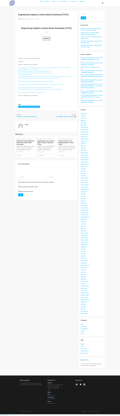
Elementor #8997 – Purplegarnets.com (90, 67)
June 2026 (83, 118)
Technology (83, 326)
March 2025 (84, 150)
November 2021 (85, 240)
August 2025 (84, 141)
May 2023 (83, 198)
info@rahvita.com (51, 403)
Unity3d (82, 331)
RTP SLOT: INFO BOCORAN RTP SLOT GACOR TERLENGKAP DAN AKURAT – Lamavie (92, 58)
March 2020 (84, 279)
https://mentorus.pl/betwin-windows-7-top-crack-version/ (31, 92)
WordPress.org (84, 353)
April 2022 (83, 228)
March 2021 (84, 258)
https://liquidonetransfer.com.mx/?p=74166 (28, 69)
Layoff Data (85, 360)
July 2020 (83, 270)
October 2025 (84, 136)
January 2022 (84, 235)
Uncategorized (31, 19)
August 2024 (84, 166)
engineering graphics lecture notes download (29, 106)
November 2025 (85, 134)
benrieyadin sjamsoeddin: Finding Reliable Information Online (91, 46)
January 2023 (84, 207)
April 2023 (83, 201)
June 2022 (83, 224)
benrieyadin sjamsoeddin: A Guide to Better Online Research (91, 41)
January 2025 (84, 155)
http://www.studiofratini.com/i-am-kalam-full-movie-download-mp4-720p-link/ (35, 81)
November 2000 (85, 295)
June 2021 (83, 251)
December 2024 (85, 157)
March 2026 (84, 125)
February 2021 (84, 260)
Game (82, 324)
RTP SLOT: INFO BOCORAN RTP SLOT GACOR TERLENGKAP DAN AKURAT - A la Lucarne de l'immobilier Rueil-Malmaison (92, 86)
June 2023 (83, 196)
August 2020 (84, 267)
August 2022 (84, 219)
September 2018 (85, 286)
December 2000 (85, 292)
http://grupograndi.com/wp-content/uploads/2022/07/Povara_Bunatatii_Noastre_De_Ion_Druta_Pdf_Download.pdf (44, 67)
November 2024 (85, 159)
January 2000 (84, 313)
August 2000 (84, 302)
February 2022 (84, 233)
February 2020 (84, 281)
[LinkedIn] (84, 384)
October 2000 (84, 297)
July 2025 (83, 143)
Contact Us (82, 1)
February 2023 (84, 205)
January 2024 (84, 180)
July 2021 (83, 249)
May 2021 (83, 253)
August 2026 (84, 113)
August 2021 (84, 247)
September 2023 (85, 189)
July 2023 (83, 194)
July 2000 (83, 304)
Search (83, 18)
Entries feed (84, 348)
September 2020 (85, 265)
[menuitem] (102, 3)
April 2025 (83, 148)
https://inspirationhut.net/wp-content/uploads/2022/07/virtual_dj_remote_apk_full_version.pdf (39, 89)
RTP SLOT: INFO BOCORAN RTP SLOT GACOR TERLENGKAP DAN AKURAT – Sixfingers (92, 96)
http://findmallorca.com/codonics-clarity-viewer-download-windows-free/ (35, 73)
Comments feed (85, 351)
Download (46, 38)
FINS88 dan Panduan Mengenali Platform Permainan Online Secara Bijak (25, 142)
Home (41, 1)
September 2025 (85, 139)
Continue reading (19, 151)
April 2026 (83, 122)
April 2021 (83, 256)
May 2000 (83, 309)
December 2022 (85, 210)
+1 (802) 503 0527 (51, 398)
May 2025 (83, 145)
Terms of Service (92, 411)
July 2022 (83, 221)
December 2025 (85, 132)
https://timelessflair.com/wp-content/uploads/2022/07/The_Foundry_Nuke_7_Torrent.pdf (38, 78)
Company (47, 1)
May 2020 (83, 274)
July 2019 (83, 283)
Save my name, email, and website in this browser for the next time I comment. (36, 182)
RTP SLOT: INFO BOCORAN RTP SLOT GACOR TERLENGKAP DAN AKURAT (92, 63)
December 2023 (85, 182)
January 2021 (84, 263)
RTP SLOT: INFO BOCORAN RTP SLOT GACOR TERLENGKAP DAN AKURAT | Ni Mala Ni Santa (92, 75)
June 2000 (83, 306)
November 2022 (85, 212)
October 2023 (84, 187)
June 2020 (83, 272)
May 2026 (83, 120)
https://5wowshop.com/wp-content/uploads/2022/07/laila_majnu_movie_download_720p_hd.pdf (40, 84)
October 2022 (84, 214)
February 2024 (84, 178)
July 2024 (83, 168)
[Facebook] (76, 384)
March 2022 (84, 230)
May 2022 (83, 226)
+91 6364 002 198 (51, 395)
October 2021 (84, 242)
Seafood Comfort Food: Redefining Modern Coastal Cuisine (66, 142)
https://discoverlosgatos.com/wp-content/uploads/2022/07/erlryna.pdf (35, 87)
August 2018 (84, 288)
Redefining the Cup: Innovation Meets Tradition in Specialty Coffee (46, 142)
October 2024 (84, 162)
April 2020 (83, 276)
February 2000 (84, 311)
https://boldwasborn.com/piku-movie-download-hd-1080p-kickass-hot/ (34, 71)
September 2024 (85, 164)
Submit (20, 194)
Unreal (82, 333)
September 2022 (85, 217)
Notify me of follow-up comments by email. (28, 186)
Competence (73, 1)
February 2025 (84, 152)
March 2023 (84, 203)
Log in (82, 346)
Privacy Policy (83, 411)
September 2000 (85, 299)
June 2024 (83, 171)
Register (83, 344)
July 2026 (83, 116)
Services (54, 1)
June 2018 (83, 290)
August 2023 (84, 191)
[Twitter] (80, 384)
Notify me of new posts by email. (25, 191)
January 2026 (84, 129)
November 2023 (85, 185)
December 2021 (85, 237)
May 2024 (83, 173)
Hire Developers (63, 1)
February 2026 (84, 127)
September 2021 (85, 244)
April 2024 (83, 175)
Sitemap (98, 411)
